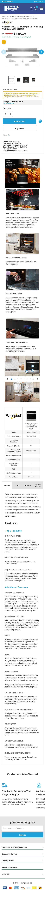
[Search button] (31, 8)
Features (7, 485)
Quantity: (7, 108)
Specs (17, 485)
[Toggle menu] (41, 8)
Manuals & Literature (38, 485)
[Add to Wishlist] (40, 121)
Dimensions (27, 485)
